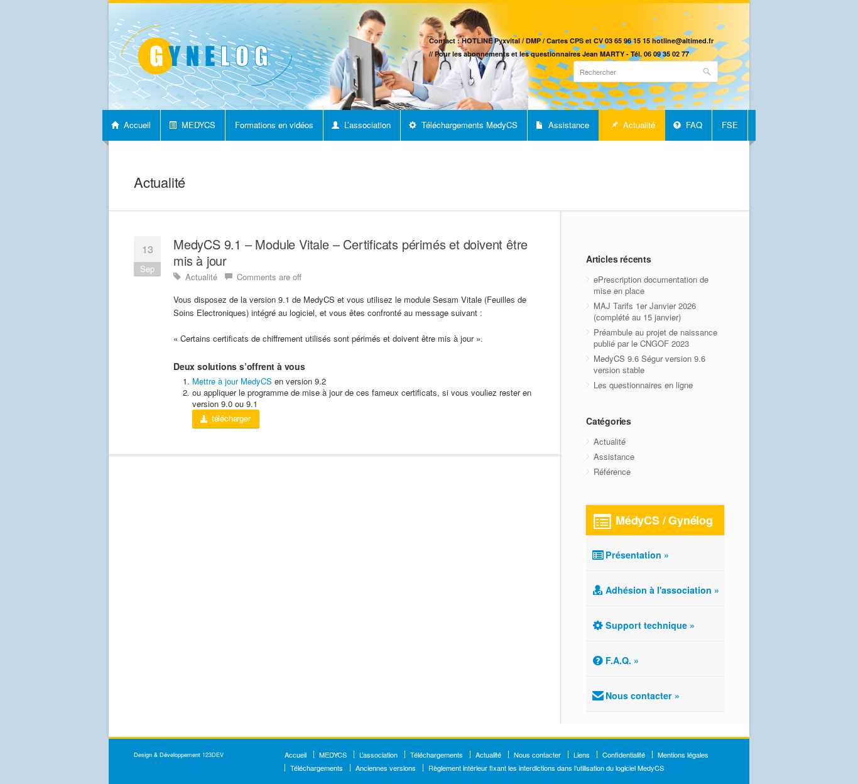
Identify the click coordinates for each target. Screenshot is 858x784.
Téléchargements (436, 754)
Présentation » (637, 554)
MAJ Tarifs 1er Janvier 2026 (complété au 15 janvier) (645, 311)
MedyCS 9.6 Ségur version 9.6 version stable (649, 364)
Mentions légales (683, 754)
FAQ (692, 125)
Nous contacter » (642, 695)
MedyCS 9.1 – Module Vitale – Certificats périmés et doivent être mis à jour (350, 252)
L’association (366, 125)
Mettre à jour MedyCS (232, 381)
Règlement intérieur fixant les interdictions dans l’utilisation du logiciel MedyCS (546, 768)
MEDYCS (197, 125)
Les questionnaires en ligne (643, 385)
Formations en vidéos (274, 125)
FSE (730, 125)
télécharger (230, 418)
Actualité (638, 125)
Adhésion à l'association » (662, 590)
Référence (612, 471)
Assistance (567, 125)
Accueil (136, 125)
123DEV (213, 755)
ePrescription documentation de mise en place (651, 285)
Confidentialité (623, 754)
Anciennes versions (386, 768)
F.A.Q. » (622, 660)
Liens (581, 754)
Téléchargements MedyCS (468, 125)
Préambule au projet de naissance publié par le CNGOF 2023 (655, 337)
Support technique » (650, 625)
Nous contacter (537, 754)
